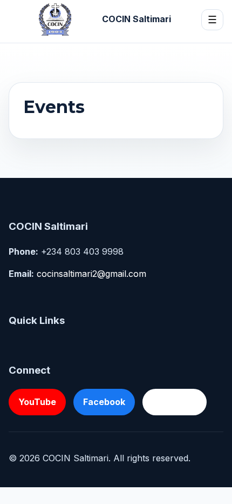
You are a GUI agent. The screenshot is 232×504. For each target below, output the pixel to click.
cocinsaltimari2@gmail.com (91, 273)
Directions (174, 401)
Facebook (104, 401)
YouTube (37, 401)
